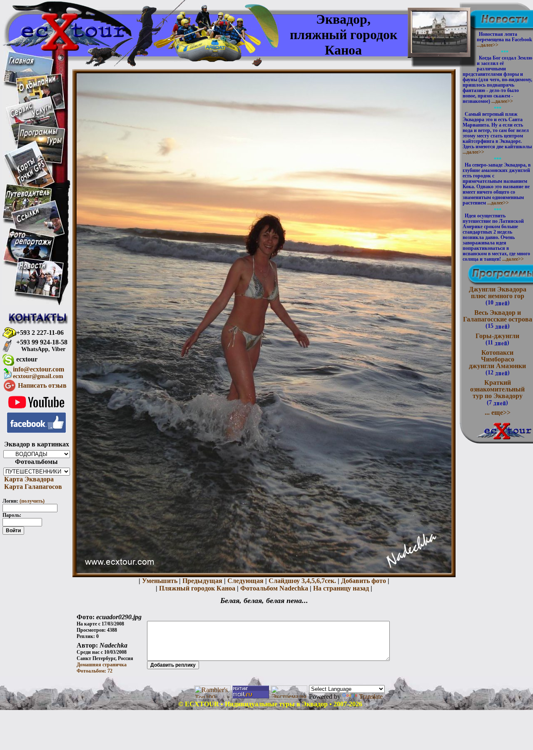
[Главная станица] (21, 61)
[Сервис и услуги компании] (31, 115)
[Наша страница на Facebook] (36, 430)
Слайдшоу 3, (287, 580)
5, (313, 580)
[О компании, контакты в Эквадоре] (37, 89)
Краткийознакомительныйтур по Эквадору (497, 392)
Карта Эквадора (28, 479)
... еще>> (498, 412)
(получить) (32, 501)
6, (318, 580)
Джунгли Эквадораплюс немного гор (497, 296)
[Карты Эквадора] (31, 181)
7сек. (328, 580)
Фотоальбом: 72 (94, 671)
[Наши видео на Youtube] (36, 410)
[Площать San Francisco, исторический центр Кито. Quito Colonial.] (439, 46)
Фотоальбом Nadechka (274, 588)
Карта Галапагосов (32, 486)
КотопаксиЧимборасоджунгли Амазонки (497, 362)
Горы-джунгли (497, 339)
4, (308, 580)
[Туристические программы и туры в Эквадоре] (40, 144)
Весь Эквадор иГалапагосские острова (497, 319)
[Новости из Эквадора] (33, 268)
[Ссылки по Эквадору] (28, 220)
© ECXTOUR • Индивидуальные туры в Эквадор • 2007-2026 (270, 704)
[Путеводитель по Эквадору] (28, 197)
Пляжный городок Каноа (197, 588)
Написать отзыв (42, 385)
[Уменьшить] (264, 570)
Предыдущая (202, 580)
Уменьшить (159, 580)
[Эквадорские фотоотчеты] (30, 245)
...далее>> (487, 45)
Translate (371, 696)
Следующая (245, 580)
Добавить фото (363, 580)
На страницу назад (341, 588)
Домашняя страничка (102, 665)
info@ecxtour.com (38, 372)
